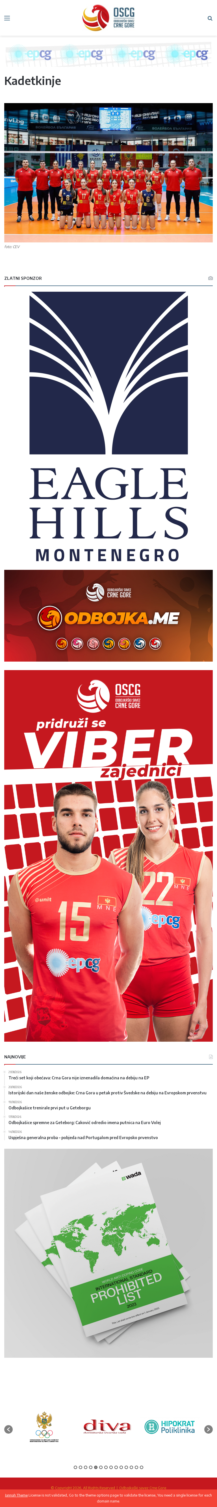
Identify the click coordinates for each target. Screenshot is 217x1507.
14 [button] (141, 1467)
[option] (44, 1427)
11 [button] (126, 1467)
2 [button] (80, 1467)
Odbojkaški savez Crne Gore (142, 1487)
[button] (8, 1429)
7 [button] (106, 1467)
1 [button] (75, 1467)
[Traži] (210, 20)
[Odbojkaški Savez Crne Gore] (108, 18)
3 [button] (85, 1467)
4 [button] (90, 1467)
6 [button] (101, 1467)
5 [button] (95, 1467)
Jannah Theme (16, 1495)
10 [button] (121, 1467)
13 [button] (136, 1467)
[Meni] (7, 20)
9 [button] (116, 1467)
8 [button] (111, 1467)
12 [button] (131, 1467)
